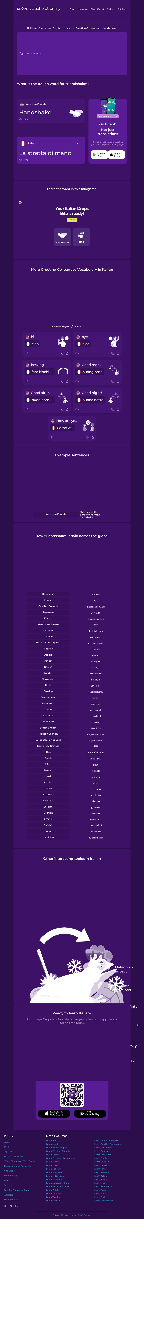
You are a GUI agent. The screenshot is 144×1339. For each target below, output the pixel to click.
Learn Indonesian (55, 1176)
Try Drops (9, 1151)
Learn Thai (99, 1197)
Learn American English (106, 1140)
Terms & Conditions (84, 1215)
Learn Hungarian (54, 1172)
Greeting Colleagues (87, 28)
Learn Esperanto (102, 1154)
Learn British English (56, 1147)
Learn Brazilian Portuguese (108, 1144)
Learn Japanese (54, 1179)
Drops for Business (13, 1156)
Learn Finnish (101, 1158)
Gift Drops (122, 9)
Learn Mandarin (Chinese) (59, 1183)
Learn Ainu (51, 1140)
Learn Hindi (100, 1169)
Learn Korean (101, 1179)
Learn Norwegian (103, 1186)
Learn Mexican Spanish (58, 1186)
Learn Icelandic (102, 1172)
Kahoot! (100, 9)
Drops (73, 9)
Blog (93, 9)
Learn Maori (100, 1183)
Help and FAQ (11, 1199)
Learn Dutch (52, 1154)
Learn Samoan (53, 1193)
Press (7, 1180)
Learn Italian (100, 1176)
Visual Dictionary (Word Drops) (20, 1161)
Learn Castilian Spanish (58, 1151)
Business (111, 9)
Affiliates (8, 1195)
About (7, 1142)
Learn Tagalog (53, 1197)
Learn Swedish (101, 1193)
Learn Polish (52, 1190)
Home (33, 28)
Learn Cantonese (103, 1147)
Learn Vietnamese (103, 1200)
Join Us (8, 1185)
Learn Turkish (53, 1200)
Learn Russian (101, 1190)
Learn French (53, 1161)
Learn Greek (52, 1165)
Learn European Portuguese (60, 1158)
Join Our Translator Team (17, 1190)
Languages (83, 9)
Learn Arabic (52, 1144)
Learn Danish (101, 1151)
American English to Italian (56, 28)
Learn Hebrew (53, 1169)
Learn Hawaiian (102, 1165)
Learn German (101, 1161)
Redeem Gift (10, 1175)
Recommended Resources (17, 1166)
